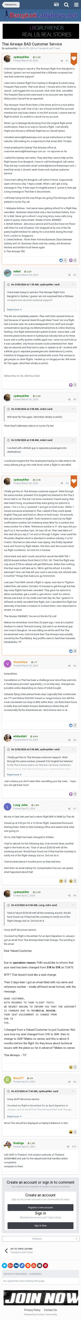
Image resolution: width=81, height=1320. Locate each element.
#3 (74, 399)
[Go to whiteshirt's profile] (7, 738)
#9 (74, 1081)
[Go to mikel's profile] (7, 273)
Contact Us (50, 1310)
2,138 (37, 57)
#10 (74, 1146)
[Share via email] (39, 1265)
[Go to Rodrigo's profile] (7, 1145)
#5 (74, 665)
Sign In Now (40, 1225)
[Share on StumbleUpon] (33, 1265)
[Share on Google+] (10, 1265)
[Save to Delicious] (22, 1265)
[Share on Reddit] (28, 1265)
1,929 (36, 805)
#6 (74, 740)
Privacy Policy (32, 1310)
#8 (74, 895)
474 (31, 1078)
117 (35, 662)
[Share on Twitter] (4, 1265)
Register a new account (40, 1207)
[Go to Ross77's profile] (7, 1080)
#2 (74, 274)
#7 (74, 808)
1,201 (32, 1143)
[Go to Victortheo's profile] (7, 664)
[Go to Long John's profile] (7, 806)
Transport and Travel (49, 48)
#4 (67, 483)
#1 (67, 60)
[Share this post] (62, 60)
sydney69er (11, 48)
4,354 (35, 736)
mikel (43, 409)
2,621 (29, 271)
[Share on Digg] (16, 1265)
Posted (25, 60)
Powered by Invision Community (40, 1314)
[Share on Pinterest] (45, 1265)
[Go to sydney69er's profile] (7, 59)
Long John (45, 905)
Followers (37, 1239)
